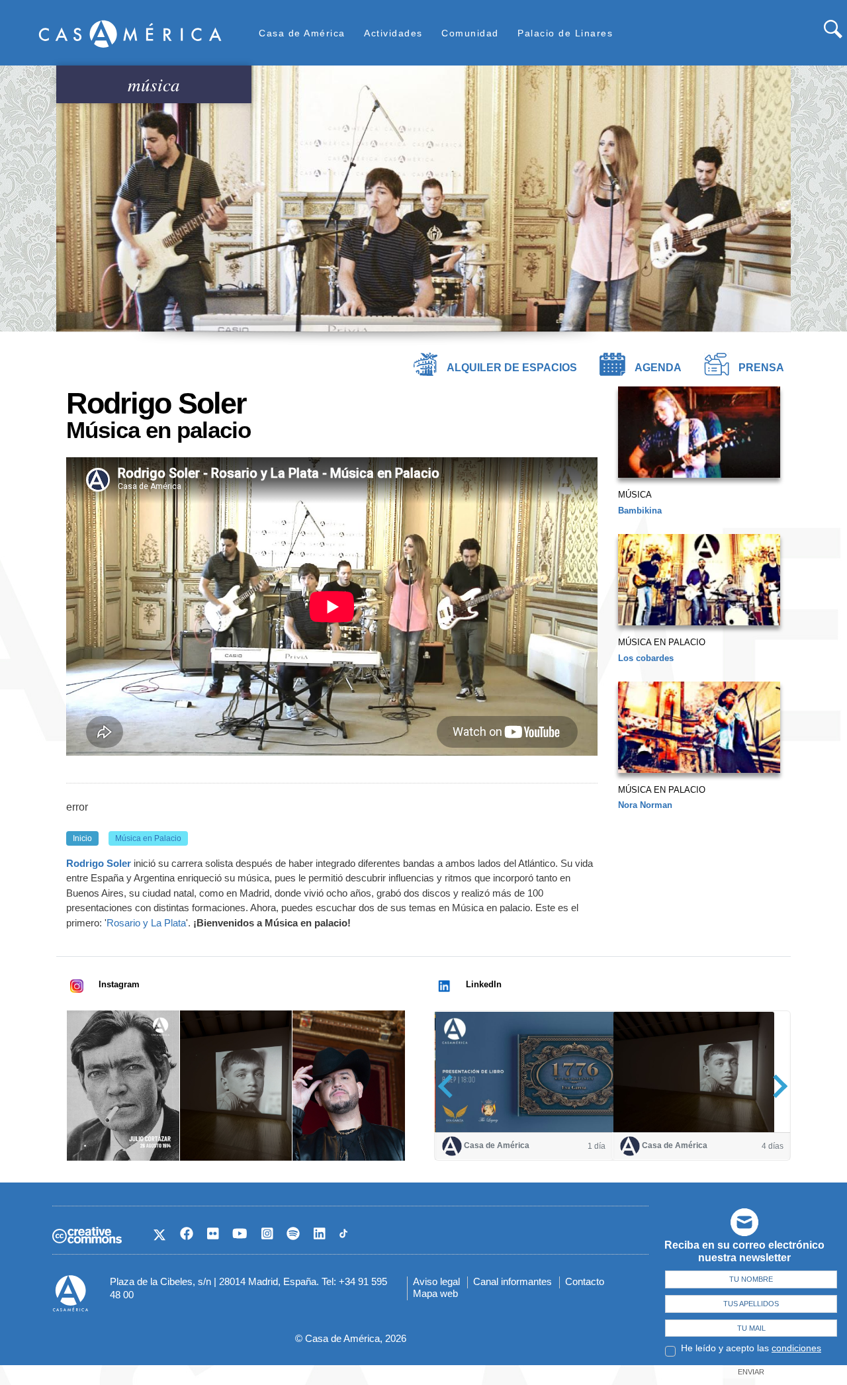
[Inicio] (130, 33)
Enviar (751, 1372)
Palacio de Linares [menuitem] (565, 33)
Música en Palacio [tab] (148, 838)
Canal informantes (512, 1281)
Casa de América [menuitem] (302, 33)
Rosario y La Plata (146, 922)
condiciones (796, 1348)
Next (775, 1086)
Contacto (584, 1281)
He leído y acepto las (751, 1348)
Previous (449, 1086)
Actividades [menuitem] (393, 33)
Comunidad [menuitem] (470, 33)
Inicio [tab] (82, 838)
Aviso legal (436, 1281)
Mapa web (435, 1293)
